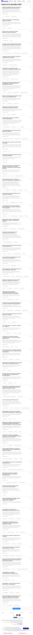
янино (9, 151)
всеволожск (10, 253)
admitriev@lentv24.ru (20, 624)
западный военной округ (16, 53)
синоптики (16, 299)
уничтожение (17, 592)
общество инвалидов (25, 138)
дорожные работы (18, 276)
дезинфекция (14, 114)
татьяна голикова (18, 555)
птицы (16, 346)
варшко (4, 310)
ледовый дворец (13, 265)
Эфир (24, 1)
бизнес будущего (9, 288)
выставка (4, 431)
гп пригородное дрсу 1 (6, 276)
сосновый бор (17, 359)
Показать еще (16, 608)
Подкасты (19, 1)
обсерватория (5, 228)
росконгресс (22, 288)
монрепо (12, 346)
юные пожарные (19, 543)
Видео (15, 1)
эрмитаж (20, 431)
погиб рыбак (9, 370)
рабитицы (13, 543)
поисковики (16, 458)
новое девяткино (5, 40)
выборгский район (10, 310)
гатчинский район (16, 92)
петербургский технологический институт (9, 396)
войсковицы (9, 92)
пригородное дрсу (26, 276)
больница (4, 253)
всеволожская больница (17, 253)
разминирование (24, 53)
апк (3, 482)
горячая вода (5, 359)
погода (4, 299)
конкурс (4, 103)
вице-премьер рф (5, 555)
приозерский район (21, 228)
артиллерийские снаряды (7, 53)
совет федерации (21, 482)
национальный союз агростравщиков (11, 482)
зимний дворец (10, 431)
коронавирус (5, 162)
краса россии (16, 103)
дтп (3, 16)
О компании (21, 612)
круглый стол (16, 288)
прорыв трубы (11, 359)
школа (11, 40)
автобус (4, 114)
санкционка (11, 592)
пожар (7, 202)
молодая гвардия (17, 138)
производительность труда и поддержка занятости (15, 469)
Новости (11, 1)
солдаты (21, 458)
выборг (4, 370)
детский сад (5, 151)
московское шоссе (14, 16)
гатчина (8, 114)
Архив (30, 612)
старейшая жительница (17, 445)
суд (18, 265)
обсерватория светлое (12, 228)
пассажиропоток (11, 518)
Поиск (29, 1)
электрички (21, 202)
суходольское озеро (25, 310)
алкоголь (4, 92)
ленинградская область (6, 543)
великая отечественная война (7, 458)
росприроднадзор (17, 310)
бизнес (4, 288)
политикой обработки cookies (17, 629)
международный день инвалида (8, 138)
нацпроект (4, 469)
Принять (26, 628)
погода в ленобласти (10, 299)
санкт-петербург (20, 396)
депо (4, 202)
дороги (13, 276)
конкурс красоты (9, 103)
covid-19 (4, 445)
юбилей (24, 253)
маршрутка (7, 16)
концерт (8, 265)
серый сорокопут (16, 605)
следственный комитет (13, 202)
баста (4, 265)
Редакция (11, 612)
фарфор (15, 431)
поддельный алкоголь (24, 92)
